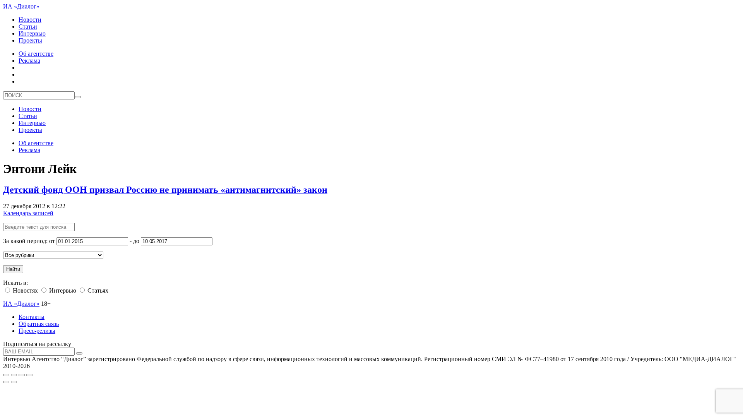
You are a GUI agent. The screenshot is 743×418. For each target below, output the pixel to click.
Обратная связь (39, 323)
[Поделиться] (14, 375)
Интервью (32, 33)
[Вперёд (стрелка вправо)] (14, 382)
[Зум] (29, 375)
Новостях (24, 290)
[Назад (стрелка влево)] (6, 382)
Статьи (28, 26)
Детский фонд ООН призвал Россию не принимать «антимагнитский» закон (165, 190)
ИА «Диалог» (21, 6)
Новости (30, 19)
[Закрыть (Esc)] (6, 375)
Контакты (32, 317)
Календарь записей (28, 213)
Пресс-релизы (37, 330)
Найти (13, 269)
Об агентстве (36, 53)
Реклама (29, 60)
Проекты (30, 40)
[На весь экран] (22, 375)
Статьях (97, 290)
